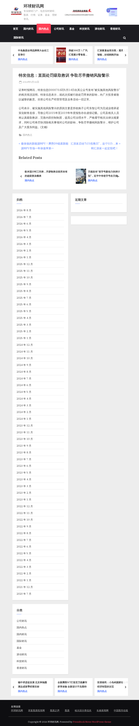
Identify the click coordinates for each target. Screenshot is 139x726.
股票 (67, 710)
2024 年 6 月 (24, 385)
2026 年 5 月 (24, 230)
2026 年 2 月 (24, 250)
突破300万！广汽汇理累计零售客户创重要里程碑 (78, 53)
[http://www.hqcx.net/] (94, 12)
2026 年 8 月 (24, 210)
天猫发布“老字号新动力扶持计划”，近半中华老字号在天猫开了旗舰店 (60, 174)
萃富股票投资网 (36, 710)
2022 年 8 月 (24, 533)
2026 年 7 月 (24, 217)
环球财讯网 (34, 6)
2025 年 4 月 (24, 318)
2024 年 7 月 (24, 378)
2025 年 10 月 (25, 277)
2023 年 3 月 (24, 486)
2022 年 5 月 (24, 553)
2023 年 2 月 (24, 492)
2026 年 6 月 (24, 223)
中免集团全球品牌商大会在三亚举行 (33, 52)
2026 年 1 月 (24, 257)
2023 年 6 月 (24, 465)
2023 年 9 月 (24, 445)
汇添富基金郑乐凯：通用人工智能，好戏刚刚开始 (112, 52)
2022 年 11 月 (25, 513)
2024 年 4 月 (24, 398)
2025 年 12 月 (25, 264)
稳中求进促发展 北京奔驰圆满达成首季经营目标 (32, 684)
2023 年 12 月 (25, 425)
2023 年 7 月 (24, 459)
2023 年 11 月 (25, 432)
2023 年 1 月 (24, 499)
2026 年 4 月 (24, 237)
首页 (15, 28)
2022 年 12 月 (25, 506)
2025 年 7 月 (24, 297)
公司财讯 (59, 28)
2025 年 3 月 (24, 324)
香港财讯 (115, 28)
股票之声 (54, 710)
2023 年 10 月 (25, 439)
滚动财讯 (100, 28)
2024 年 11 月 (25, 351)
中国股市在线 (121, 710)
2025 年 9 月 (24, 284)
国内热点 (44, 28)
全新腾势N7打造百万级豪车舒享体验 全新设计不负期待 (72, 684)
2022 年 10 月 (25, 519)
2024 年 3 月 (24, 405)
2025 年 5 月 (24, 311)
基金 (71, 28)
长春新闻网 (102, 710)
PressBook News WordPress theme (92, 721)
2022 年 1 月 (24, 580)
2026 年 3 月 (24, 244)
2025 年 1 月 (24, 338)
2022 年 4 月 (24, 560)
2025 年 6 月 (24, 304)
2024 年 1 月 (24, 418)
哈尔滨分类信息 (83, 710)
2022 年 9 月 (24, 526)
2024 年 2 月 (24, 412)
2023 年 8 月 (24, 452)
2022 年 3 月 (24, 566)
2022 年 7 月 (24, 540)
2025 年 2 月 (24, 331)
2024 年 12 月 (25, 344)
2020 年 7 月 (24, 593)
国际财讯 (19, 37)
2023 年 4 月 (24, 479)
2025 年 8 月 (24, 291)
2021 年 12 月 (25, 587)
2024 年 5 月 (24, 391)
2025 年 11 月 (25, 270)
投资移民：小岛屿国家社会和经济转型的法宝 (112, 684)
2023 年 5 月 (24, 472)
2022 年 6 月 (24, 546)
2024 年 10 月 (25, 358)
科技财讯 (85, 28)
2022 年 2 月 (24, 573)
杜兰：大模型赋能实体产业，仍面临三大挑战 (105, 173)
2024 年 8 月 (24, 371)
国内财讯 (28, 28)
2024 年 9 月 (24, 365)
